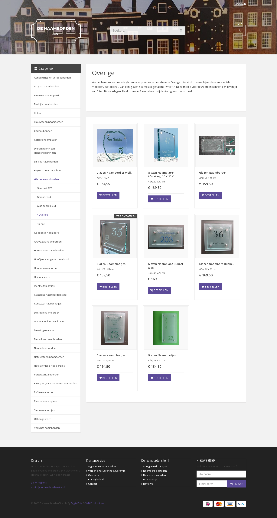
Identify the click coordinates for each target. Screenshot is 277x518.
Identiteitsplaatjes (44, 286)
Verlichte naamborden (47, 428)
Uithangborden (42, 419)
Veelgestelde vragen (155, 466)
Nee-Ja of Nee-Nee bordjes (49, 365)
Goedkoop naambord (46, 232)
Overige (43, 214)
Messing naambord (45, 330)
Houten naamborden (46, 268)
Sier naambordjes (44, 410)
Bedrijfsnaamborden (46, 104)
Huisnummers (42, 277)
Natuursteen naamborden (49, 357)
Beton (37, 113)
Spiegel (41, 224)
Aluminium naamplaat (46, 95)
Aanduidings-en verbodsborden (52, 77)
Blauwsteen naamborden (48, 122)
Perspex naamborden (46, 374)
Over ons (93, 475)
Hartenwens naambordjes (49, 250)
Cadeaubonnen (43, 131)
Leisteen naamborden (47, 312)
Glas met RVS (44, 188)
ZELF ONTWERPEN (125, 216)
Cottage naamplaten (45, 139)
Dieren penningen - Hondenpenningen (45, 150)
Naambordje (150, 479)
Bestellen (109, 195)
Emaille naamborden (46, 161)
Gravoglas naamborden (48, 241)
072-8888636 (40, 483)
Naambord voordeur (155, 475)
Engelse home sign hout (47, 170)
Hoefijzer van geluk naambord (51, 259)
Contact (92, 483)
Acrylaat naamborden (46, 86)
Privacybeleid (96, 479)
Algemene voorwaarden (102, 466)
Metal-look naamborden (48, 339)
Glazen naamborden (46, 179)
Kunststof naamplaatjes (48, 303)
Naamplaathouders (45, 348)
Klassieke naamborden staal (50, 294)
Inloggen (240, 3)
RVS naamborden (44, 392)
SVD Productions (94, 503)
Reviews (148, 483)
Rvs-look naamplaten (46, 401)
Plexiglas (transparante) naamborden (55, 383)
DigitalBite (76, 503)
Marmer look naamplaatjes (49, 321)
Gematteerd (44, 197)
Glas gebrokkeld (46, 206)
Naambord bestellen (155, 470)
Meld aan (236, 484)
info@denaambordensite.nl (49, 487)
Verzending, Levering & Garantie (106, 470)
